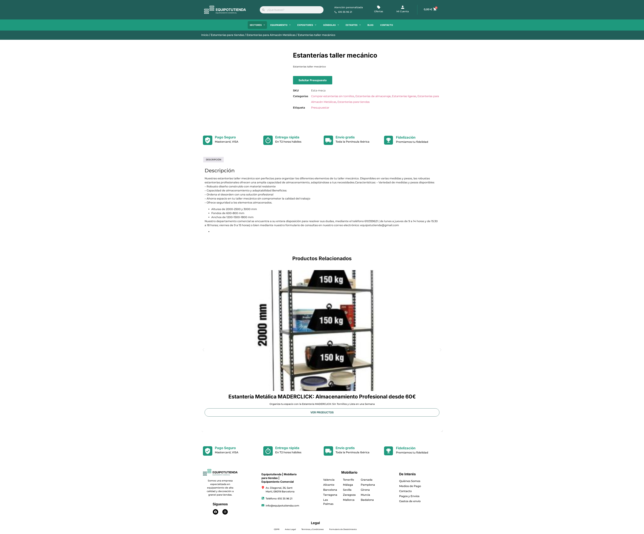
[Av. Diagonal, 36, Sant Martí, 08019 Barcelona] (262, 487)
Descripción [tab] (213, 159)
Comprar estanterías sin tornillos (332, 96)
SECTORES (256, 25)
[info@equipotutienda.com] (262, 505)
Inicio (204, 35)
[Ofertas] (378, 7)
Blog (370, 25)
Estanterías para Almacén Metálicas (271, 35)
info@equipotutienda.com (282, 505)
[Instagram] (225, 512)
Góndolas (329, 25)
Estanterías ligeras (404, 96)
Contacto (386, 25)
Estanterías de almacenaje (373, 96)
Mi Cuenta (402, 11)
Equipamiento (278, 25)
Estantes (352, 25)
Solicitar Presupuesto (313, 80)
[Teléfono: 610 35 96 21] (262, 498)
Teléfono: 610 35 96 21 (279, 498)
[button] (203, 350)
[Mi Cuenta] (402, 7)
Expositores (305, 25)
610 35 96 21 (345, 11)
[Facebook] (215, 512)
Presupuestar (320, 107)
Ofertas (378, 11)
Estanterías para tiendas (227, 35)
